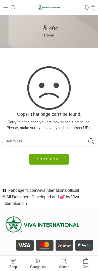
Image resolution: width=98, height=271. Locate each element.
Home (49, 35)
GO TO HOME (49, 159)
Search (64, 266)
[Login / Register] (86, 8)
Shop (13, 266)
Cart (86, 266)
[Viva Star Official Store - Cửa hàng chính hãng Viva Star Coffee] (49, 8)
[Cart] (92, 8)
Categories (38, 266)
